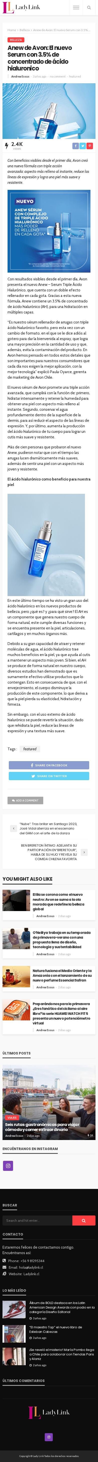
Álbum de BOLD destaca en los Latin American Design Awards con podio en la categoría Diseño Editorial (62, 1307)
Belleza (16, 39)
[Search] (89, 7)
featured (75, 76)
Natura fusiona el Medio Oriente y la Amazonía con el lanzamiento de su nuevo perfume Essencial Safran (62, 975)
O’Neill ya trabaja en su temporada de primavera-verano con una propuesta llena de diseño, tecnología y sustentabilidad (61, 939)
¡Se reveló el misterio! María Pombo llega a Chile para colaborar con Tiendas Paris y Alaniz (61, 1354)
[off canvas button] (76, 7)
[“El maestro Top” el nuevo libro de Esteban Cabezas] (14, 1334)
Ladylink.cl (31, 1274)
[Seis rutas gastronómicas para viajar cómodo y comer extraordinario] (49, 1102)
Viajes (12, 1117)
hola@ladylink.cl (31, 1267)
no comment (58, 76)
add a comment (27, 800)
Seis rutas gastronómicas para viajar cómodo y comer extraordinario (42, 1127)
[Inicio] (21, 7)
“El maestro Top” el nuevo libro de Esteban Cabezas (55, 1329)
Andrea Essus (20, 76)
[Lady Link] (49, 1412)
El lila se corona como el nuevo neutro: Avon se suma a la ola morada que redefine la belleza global (58, 901)
